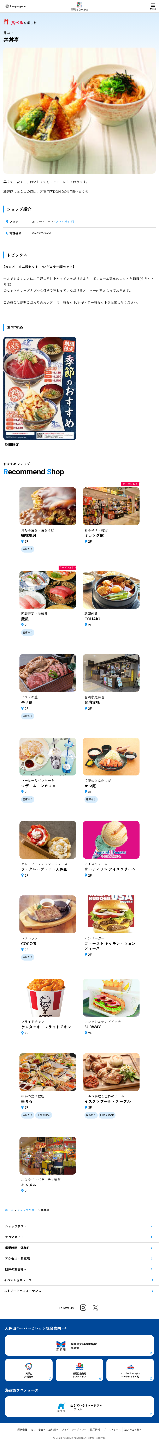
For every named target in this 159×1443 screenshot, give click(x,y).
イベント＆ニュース (18, 1280)
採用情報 (95, 1430)
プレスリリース (112, 1430)
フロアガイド (14, 1237)
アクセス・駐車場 (17, 1258)
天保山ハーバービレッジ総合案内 (33, 1328)
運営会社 (22, 1430)
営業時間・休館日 (17, 1248)
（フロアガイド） (64, 221)
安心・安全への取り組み (44, 1430)
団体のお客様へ (16, 1269)
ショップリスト (27, 1210)
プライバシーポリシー (74, 1430)
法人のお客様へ (133, 1430)
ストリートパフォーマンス (22, 1291)
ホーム (9, 1210)
